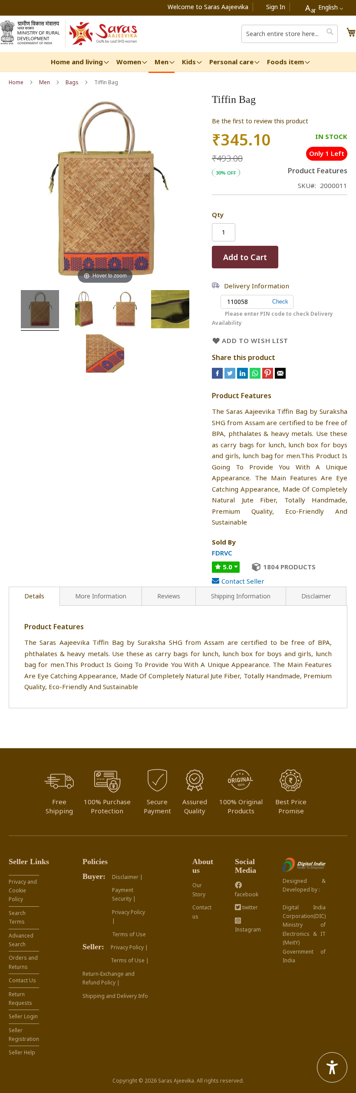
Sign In (275, 7)
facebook (246, 894)
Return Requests (20, 999)
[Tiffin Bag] (40, 310)
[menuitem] (77, 62)
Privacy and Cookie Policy (23, 890)
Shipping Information (240, 596)
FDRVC (222, 552)
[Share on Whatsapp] (255, 376)
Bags (72, 82)
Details (34, 596)
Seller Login (23, 1016)
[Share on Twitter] (230, 376)
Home (16, 82)
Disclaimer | (127, 877)
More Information (100, 596)
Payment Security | (124, 894)
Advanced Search (21, 940)
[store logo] (104, 34)
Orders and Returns (23, 962)
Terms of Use (129, 934)
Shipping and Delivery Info (115, 996)
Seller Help (22, 1052)
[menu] (178, 62)
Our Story (198, 890)
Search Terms (17, 917)
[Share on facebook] (218, 376)
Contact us (201, 912)
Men (44, 82)
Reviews (168, 596)
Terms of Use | (130, 960)
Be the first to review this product (260, 121)
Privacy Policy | (128, 916)
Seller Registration (24, 1035)
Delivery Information (256, 285)
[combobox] (324, 8)
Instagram (248, 929)
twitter (249, 907)
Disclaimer (316, 596)
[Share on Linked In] (243, 376)
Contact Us (22, 980)
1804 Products (289, 566)
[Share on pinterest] (268, 376)
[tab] (34, 596)
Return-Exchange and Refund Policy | (108, 978)
